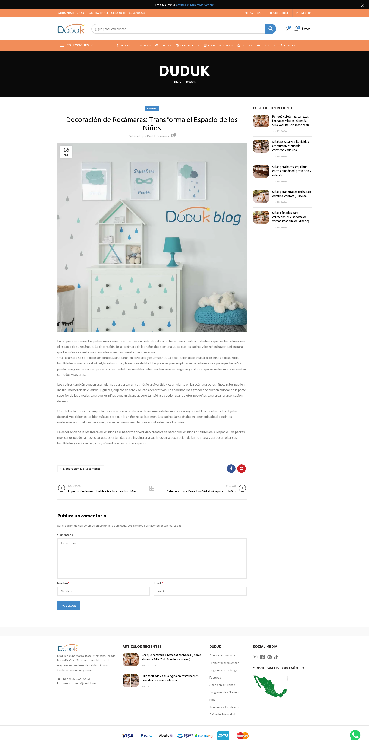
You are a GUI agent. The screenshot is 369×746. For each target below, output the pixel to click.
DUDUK (190, 81)
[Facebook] (231, 468)
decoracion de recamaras (81, 468)
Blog (212, 699)
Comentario (65, 534)
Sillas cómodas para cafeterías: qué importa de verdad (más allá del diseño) (290, 217)
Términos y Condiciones (225, 707)
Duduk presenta (158, 136)
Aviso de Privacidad (222, 714)
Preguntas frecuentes (224, 662)
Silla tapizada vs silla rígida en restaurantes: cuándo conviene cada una (291, 146)
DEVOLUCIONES (280, 13)
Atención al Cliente (222, 684)
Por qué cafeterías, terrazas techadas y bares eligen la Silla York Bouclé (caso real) (290, 121)
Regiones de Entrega (223, 670)
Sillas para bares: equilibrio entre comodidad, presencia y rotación (291, 171)
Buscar (270, 29)
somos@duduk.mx (84, 683)
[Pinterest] (241, 468)
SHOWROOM (253, 13)
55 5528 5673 (81, 678)
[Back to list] (152, 488)
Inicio (178, 81)
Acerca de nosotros (222, 655)
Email (158, 583)
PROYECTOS (303, 13)
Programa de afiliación (224, 692)
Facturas (215, 677)
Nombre (63, 583)
